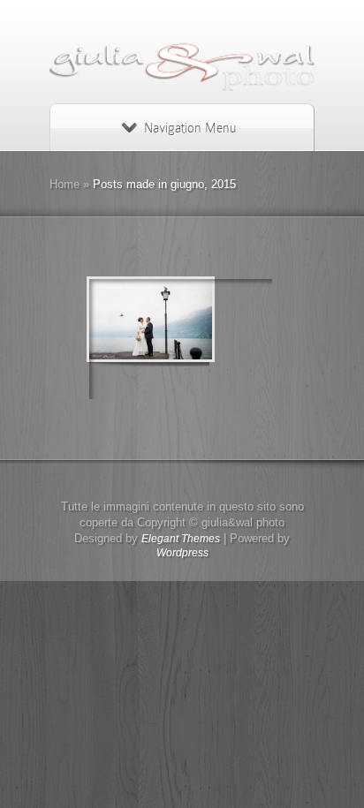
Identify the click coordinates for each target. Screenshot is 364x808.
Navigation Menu (190, 128)
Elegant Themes (180, 538)
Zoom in (141, 339)
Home (64, 184)
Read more (227, 339)
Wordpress (182, 553)
